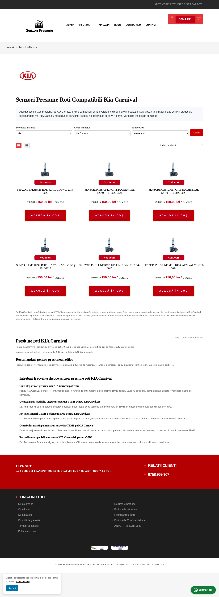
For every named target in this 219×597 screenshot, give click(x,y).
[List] (27, 145)
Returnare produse (125, 504)
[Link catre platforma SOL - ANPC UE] (119, 548)
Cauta (197, 132)
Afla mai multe (22, 581)
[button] (187, 19)
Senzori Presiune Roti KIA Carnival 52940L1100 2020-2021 (109, 191)
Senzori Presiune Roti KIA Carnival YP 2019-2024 (173, 266)
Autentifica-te (165, 4)
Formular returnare (124, 515)
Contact (151, 25)
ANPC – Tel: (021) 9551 (127, 525)
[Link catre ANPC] (99, 548)
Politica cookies (27, 531)
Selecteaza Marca (25, 127)
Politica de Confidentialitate (130, 520)
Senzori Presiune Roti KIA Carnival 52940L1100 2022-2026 (174, 191)
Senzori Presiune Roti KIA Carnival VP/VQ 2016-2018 (45, 266)
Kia (20, 47)
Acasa (70, 25)
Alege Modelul (82, 127)
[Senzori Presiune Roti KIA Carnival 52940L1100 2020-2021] (109, 170)
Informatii (86, 25)
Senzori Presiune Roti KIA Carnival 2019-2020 (45, 191)
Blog (117, 25)
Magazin (104, 25)
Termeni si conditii (28, 525)
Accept (12, 588)
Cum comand (25, 504)
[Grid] (18, 145)
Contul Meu (133, 25)
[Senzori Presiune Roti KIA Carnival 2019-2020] (45, 170)
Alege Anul (138, 127)
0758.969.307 (158, 474)
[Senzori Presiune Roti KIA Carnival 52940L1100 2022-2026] (173, 170)
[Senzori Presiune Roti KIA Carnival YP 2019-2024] (173, 246)
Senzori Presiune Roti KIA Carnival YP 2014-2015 (109, 266)
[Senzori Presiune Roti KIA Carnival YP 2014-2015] (109, 246)
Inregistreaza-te (189, 4)
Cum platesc (25, 515)
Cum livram (24, 509)
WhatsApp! (206, 589)
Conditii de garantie (29, 520)
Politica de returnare (125, 509)
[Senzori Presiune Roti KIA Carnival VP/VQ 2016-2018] (45, 246)
